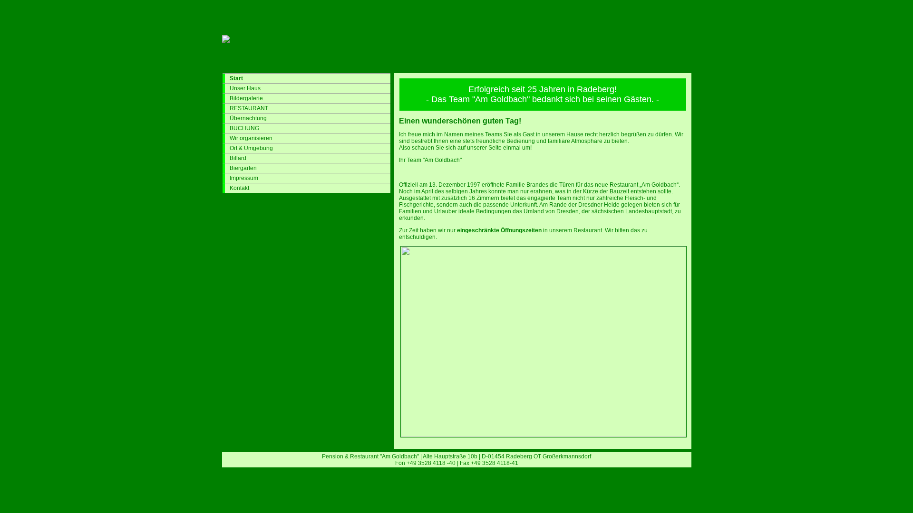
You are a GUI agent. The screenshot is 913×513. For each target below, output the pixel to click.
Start (236, 78)
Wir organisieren (251, 138)
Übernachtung (248, 118)
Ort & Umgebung (251, 148)
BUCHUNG (244, 128)
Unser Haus (245, 88)
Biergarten (243, 168)
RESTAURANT (249, 108)
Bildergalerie (246, 98)
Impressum (244, 178)
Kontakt (239, 188)
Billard (238, 158)
